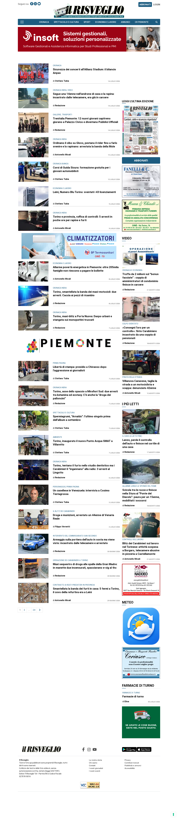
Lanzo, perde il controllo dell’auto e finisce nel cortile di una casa (140, 443)
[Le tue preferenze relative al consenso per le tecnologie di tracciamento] (173, 814)
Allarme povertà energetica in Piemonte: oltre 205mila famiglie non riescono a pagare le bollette (86, 269)
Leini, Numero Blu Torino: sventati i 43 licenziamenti (84, 192)
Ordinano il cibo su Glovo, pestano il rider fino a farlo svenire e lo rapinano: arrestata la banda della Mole (85, 144)
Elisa (126, 701)
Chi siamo (93, 763)
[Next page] (40, 610)
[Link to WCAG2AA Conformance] (89, 785)
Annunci (125, 22)
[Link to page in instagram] (35, 3)
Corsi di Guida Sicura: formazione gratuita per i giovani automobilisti (81, 169)
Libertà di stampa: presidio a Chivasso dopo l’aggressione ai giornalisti (79, 368)
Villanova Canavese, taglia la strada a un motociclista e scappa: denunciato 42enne (139, 384)
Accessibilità (130, 768)
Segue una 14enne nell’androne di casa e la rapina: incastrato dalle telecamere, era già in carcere (83, 95)
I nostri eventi (94, 771)
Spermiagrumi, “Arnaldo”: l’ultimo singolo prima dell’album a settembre (81, 418)
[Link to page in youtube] (39, 3)
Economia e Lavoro (105, 22)
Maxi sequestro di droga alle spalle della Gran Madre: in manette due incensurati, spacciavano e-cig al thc (85, 566)
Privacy (128, 760)
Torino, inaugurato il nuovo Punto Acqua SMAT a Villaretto (83, 442)
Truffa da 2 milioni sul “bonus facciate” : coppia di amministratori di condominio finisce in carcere (140, 279)
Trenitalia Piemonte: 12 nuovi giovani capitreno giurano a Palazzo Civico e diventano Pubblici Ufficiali (85, 120)
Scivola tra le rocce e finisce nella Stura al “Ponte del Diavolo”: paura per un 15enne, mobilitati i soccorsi (141, 495)
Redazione (60, 105)
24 (34, 610)
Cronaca (44, 22)
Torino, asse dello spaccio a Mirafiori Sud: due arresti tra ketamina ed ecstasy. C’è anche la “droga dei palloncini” (85, 395)
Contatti (92, 765)
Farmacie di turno (133, 696)
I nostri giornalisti (96, 768)
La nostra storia (95, 760)
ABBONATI (145, 4)
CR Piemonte (141, 22)
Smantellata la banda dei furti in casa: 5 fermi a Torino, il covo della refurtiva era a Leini (86, 590)
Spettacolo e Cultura (66, 22)
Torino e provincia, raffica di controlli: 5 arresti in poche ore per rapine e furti (82, 218)
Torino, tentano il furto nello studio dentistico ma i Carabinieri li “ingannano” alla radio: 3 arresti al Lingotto (84, 469)
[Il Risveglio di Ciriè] (89, 10)
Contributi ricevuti (132, 763)
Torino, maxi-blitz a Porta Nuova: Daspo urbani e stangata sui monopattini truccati (82, 318)
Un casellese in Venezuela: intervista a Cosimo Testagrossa (81, 492)
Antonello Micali (63, 154)
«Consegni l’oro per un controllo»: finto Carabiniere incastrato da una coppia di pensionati (139, 333)
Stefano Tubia (62, 81)
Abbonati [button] (141, 160)
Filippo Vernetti (62, 526)
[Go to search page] (156, 22)
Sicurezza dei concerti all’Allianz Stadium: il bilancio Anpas (84, 71)
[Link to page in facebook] (31, 3)
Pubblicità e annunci (133, 765)
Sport (87, 22)
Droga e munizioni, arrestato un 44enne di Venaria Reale (83, 517)
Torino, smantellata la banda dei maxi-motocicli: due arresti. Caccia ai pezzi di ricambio (84, 293)
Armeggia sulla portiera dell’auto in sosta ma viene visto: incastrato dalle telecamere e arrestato (84, 541)
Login (156, 4)
